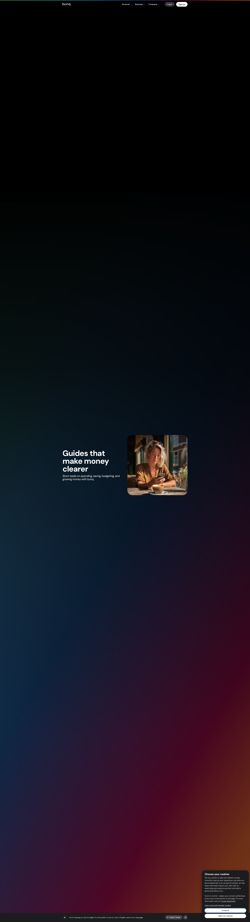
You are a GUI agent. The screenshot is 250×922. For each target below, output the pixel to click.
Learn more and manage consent (218, 905)
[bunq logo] (66, 4)
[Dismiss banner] (64, 917)
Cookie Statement (228, 901)
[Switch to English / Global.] (185, 917)
